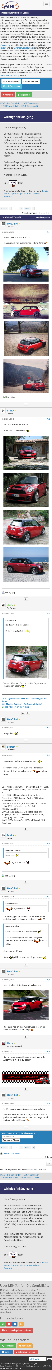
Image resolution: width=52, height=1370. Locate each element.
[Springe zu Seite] (33, 208)
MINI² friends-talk (10, 106)
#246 (48, 844)
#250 (48, 1104)
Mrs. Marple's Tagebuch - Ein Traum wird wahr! (22, 704)
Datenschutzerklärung (23, 48)
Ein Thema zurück (11, 1133)
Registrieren (25, 95)
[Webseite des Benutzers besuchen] (23, 713)
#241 (48, 232)
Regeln (3, 48)
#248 (48, 980)
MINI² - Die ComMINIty (10, 103)
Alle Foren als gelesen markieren (17, 1330)
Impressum (26, 1346)
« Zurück (4, 209)
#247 (48, 897)
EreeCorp (29, 1366)
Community (5, 45)
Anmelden (8, 95)
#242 (48, 419)
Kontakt (7, 1352)
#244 (48, 728)
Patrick (10, 410)
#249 (48, 1052)
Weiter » (27, 209)
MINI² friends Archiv (30, 106)
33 (21, 209)
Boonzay (11, 746)
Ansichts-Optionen (43, 217)
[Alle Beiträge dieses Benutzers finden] (26, 404)
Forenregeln (9, 1346)
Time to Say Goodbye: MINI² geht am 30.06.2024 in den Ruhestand (26, 193)
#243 (48, 614)
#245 (48, 755)
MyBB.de (20, 1364)
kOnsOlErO (12, 223)
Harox (10, 1043)
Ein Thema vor (27, 1133)
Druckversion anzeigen (12, 1153)
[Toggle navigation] (46, 3)
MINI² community (31, 103)
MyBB (35, 1364)
